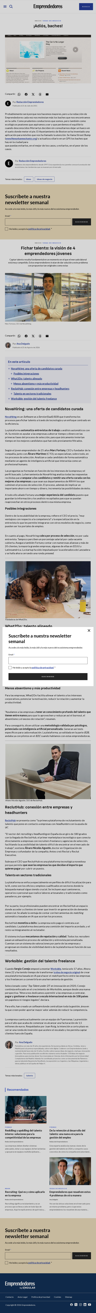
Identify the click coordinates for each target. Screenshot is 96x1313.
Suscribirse (48, 676)
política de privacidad (43, 667)
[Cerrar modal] (89, 630)
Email (11, 654)
